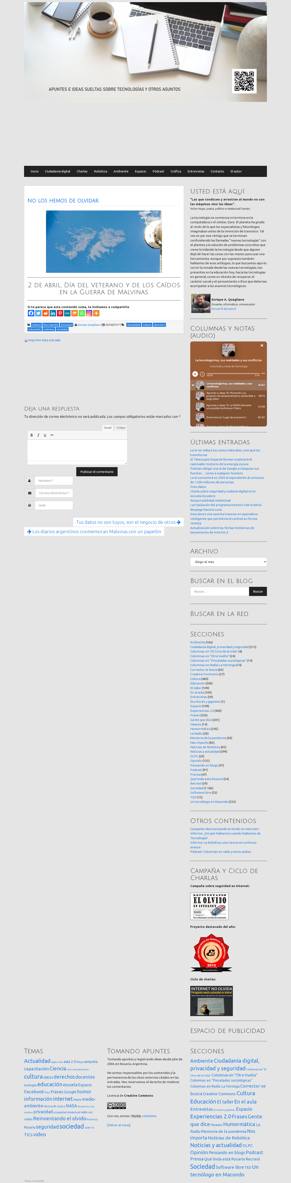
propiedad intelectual (66, 1112)
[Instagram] (89, 313)
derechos (64, 1076)
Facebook (34, 1091)
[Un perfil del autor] (224, 308)
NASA (71, 1105)
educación (49, 1084)
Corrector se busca (204, 669)
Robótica (100, 171)
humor (84, 1091)
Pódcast (158, 171)
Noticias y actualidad (205, 751)
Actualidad (37, 1061)
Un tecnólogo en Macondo (209, 801)
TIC (92, 1127)
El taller (196, 688)
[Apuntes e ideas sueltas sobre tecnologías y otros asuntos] (145, 52)
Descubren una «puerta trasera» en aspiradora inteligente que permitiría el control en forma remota (224, 518)
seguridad (47, 1126)
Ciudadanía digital (57, 171)
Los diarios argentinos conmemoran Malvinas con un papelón (96, 531)
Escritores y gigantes (205, 701)
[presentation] (31, 435)
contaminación (80, 1069)
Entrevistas (195, 171)
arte (60, 1062)
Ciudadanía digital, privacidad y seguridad (219, 647)
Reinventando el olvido (59, 1118)
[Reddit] (45, 313)
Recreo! (196, 783)
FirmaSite (38, 1180)
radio (84, 1112)
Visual (107, 427)
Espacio (140, 171)
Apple (54, 1062)
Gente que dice (201, 720)
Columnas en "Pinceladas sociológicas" (218, 660)
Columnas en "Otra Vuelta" (209, 656)
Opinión (196, 760)
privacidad (43, 1111)
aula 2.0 (69, 1061)
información (38, 1099)
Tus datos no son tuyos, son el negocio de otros (126, 522)
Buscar (258, 591)
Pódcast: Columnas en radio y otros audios (220, 851)
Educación (197, 683)
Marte (77, 1099)
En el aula (197, 692)
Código (120, 427)
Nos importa (199, 742)
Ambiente (121, 171)
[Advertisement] (145, 134)
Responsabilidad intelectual (210, 500)
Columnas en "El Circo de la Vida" (214, 651)
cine (69, 1069)
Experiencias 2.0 (202, 710)
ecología (30, 1085)
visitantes (149, 1116)
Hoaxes (195, 724)
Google (70, 1092)
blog (79, 1062)
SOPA (87, 1127)
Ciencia (58, 1068)
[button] (32, 435)
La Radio (196, 733)
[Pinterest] (60, 313)
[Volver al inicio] (119, 1125)
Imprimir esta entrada (44, 340)
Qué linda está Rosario (206, 779)
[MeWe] (67, 313)
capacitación (36, 1068)
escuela (70, 1084)
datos (48, 1077)
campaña (90, 1061)
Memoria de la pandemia (208, 738)
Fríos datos (198, 487)
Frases (195, 715)
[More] (96, 313)
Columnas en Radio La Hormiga (213, 665)
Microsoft (50, 1106)
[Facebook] (31, 313)
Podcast (196, 770)
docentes (85, 1076)
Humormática (200, 729)
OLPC (194, 756)
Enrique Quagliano (89, 324)
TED (193, 797)
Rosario (29, 1127)
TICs (28, 1134)
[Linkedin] (53, 313)
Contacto (217, 171)
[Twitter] (38, 313)
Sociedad (196, 788)
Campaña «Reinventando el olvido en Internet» (224, 829)
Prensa (195, 774)
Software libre (200, 792)
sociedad (71, 1126)
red (90, 1112)
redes (28, 1119)
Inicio (35, 171)
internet (63, 1099)
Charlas (82, 171)
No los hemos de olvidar (63, 201)
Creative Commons (204, 674)
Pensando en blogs (204, 765)
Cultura (195, 679)
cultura (33, 1076)
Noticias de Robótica (205, 747)
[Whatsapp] (82, 313)
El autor (236, 171)
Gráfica (176, 171)
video (39, 1134)
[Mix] (74, 313)
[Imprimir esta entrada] (25, 340)
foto (47, 1092)
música (61, 1106)
